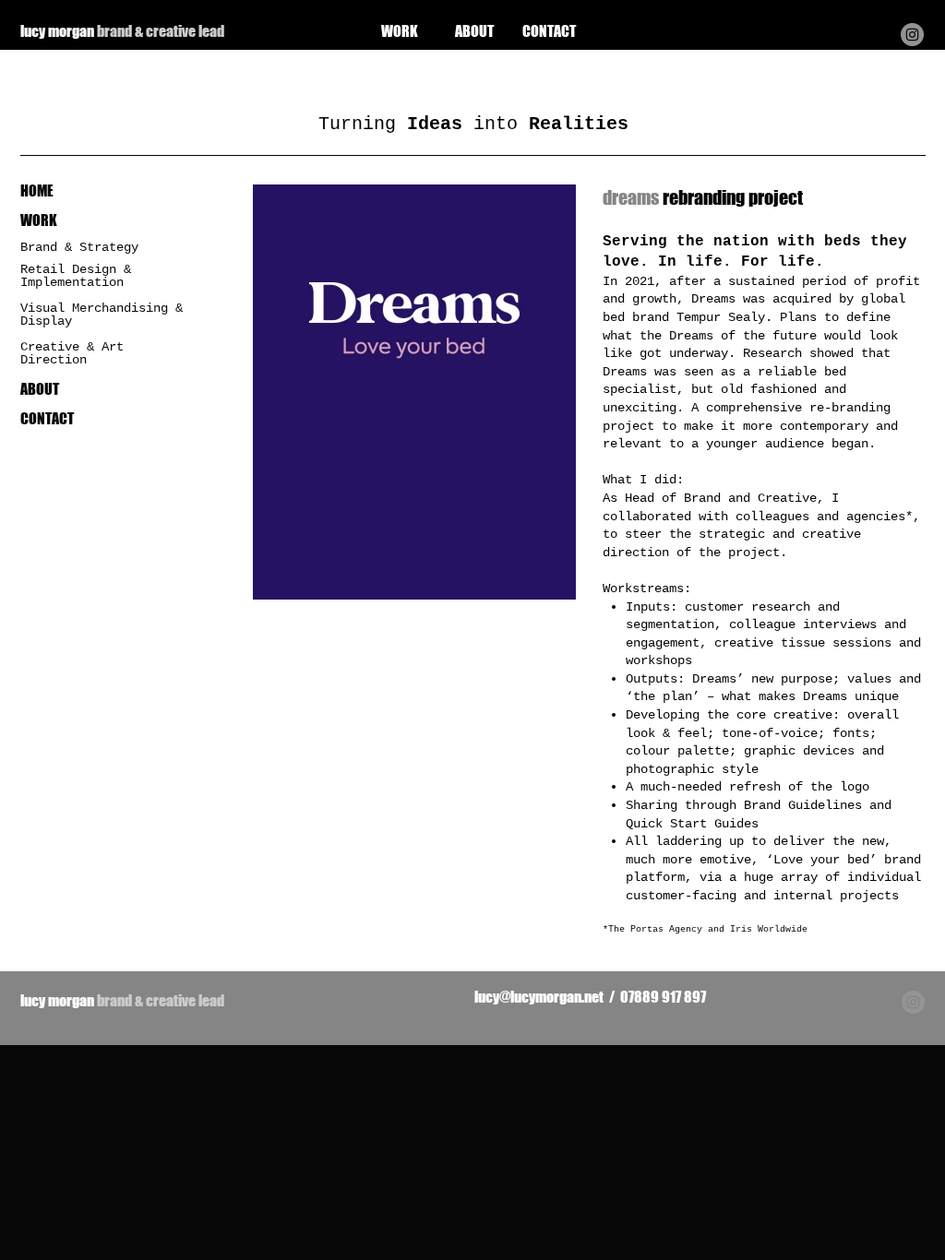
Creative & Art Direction (72, 353)
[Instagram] (912, 34)
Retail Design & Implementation (75, 276)
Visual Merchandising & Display (101, 314)
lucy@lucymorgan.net (539, 996)
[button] (414, 392)
